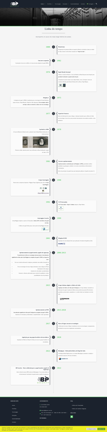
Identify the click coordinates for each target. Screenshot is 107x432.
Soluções (65, 4)
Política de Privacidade (77, 405)
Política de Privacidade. (36, 429)
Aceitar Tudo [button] (101, 429)
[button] (96, 4)
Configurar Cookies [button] (91, 429)
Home (13, 405)
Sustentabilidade (75, 4)
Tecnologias (58, 4)
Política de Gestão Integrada (79, 408)
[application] (44, 4)
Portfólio (49, 4)
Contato (83, 4)
